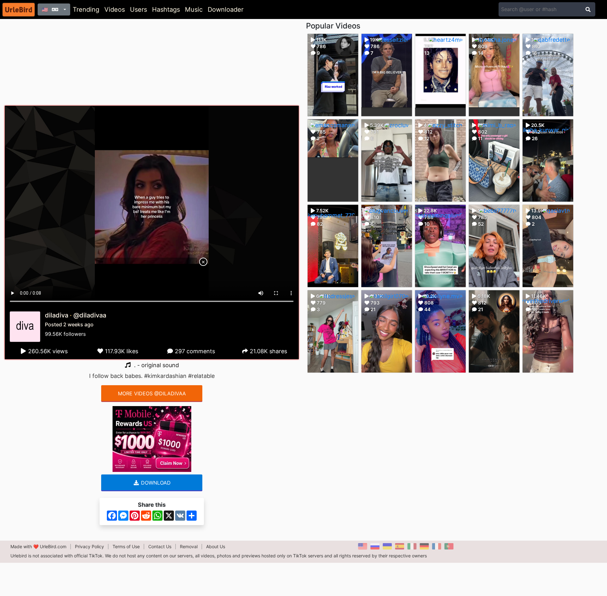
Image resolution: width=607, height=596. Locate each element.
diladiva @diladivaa (75, 315)
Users (138, 9)
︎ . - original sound (155, 365)
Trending (86, 9)
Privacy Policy (89, 546)
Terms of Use (126, 546)
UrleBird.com (53, 546)
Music (194, 9)
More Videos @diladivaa (152, 393)
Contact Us (159, 546)
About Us (215, 546)
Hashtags (166, 9)
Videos (114, 9)
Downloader (225, 9)
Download (155, 483)
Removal (189, 546)
